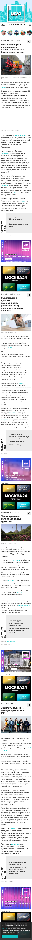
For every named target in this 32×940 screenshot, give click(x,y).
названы (12, 828)
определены (15, 844)
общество (4, 234)
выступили (5, 420)
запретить (12, 413)
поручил (21, 383)
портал (3, 87)
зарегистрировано (24, 605)
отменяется (12, 580)
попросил (16, 192)
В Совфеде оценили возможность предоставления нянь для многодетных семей (19, 436)
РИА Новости (12, 348)
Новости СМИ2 (5, 265)
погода (10, 234)
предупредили (20, 135)
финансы (10, 881)
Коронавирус (10, 641)
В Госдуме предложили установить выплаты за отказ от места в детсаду (18, 443)
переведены (5, 153)
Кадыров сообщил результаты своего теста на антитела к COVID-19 (19, 630)
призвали (4, 185)
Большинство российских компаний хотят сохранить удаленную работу (17, 862)
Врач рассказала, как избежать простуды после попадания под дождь (19, 224)
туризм (10, 644)
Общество (17, 41)
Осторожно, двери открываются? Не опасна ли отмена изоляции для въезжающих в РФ (18, 622)
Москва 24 (16, 25)
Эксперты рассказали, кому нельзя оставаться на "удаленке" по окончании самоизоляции (18, 870)
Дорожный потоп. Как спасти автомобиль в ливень (18, 219)
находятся (23, 201)
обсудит (20, 592)
